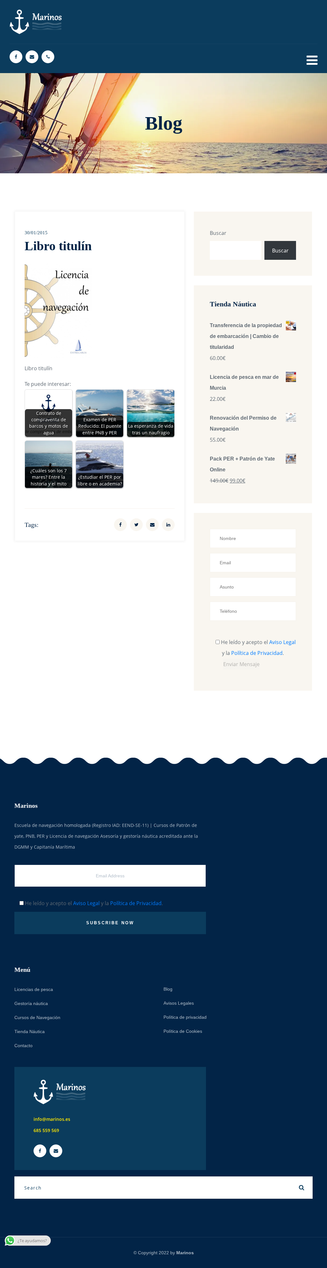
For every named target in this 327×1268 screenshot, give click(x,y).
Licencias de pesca (33, 989)
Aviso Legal (282, 642)
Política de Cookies (183, 1031)
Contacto (23, 1045)
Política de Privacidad (257, 653)
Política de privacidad (185, 1017)
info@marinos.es (52, 1119)
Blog (168, 989)
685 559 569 (46, 1130)
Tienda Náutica (29, 1031)
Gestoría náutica (31, 1003)
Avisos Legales (179, 1003)
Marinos (185, 1252)
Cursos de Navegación (37, 1017)
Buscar (218, 232)
